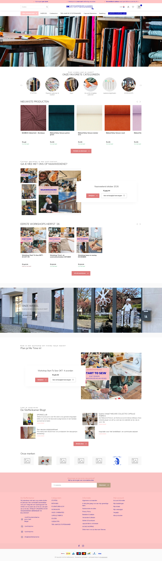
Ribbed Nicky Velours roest (115, 133)
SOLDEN (54, 518)
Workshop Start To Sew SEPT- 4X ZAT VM (32, 256)
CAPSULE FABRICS (57, 515)
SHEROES (43, 13)
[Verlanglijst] (133, 7)
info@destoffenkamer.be (31, 537)
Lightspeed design (93, 557)
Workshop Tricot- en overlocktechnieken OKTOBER (60, 256)
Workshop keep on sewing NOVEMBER (87, 256)
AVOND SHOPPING (88, 526)
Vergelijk (116, 512)
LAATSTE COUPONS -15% (117, 13)
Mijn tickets (116, 506)
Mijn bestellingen (118, 503)
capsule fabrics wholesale (90, 523)
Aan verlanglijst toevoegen (113, 195)
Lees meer (40, 423)
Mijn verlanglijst (118, 509)
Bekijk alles (80, 444)
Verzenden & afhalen (88, 517)
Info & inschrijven (80, 273)
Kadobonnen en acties (89, 508)
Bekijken (92, 195)
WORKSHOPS (55, 509)
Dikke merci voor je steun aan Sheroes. (94, 529)
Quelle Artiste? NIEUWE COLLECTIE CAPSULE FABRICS (117, 415)
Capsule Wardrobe (90, 13)
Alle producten (117, 515)
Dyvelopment (103, 557)
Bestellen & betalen (88, 514)
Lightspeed (84, 557)
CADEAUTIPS (55, 521)
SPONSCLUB (42, 415)
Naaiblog (102, 13)
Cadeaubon (54, 13)
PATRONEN (54, 503)
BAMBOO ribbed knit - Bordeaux (33, 133)
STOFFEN (54, 500)
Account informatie (119, 500)
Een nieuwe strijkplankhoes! (47, 429)
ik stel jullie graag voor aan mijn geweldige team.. (95, 504)
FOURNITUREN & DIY (57, 506)
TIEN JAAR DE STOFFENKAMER (70, 13)
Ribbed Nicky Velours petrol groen (60, 133)
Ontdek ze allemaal (80, 151)
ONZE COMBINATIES (57, 512)
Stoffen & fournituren (88, 520)
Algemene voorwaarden (89, 500)
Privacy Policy (86, 511)
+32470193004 (28, 526)
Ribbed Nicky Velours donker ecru (88, 133)
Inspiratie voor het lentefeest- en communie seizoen (118, 431)
